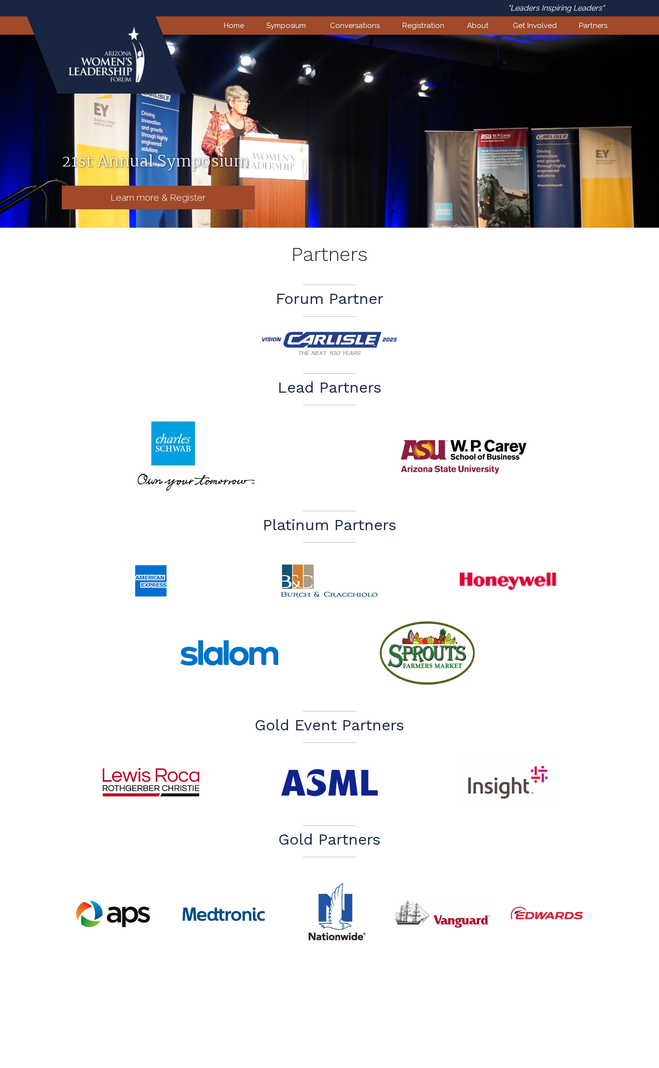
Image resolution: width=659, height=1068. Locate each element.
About (478, 25)
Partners (593, 25)
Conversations (355, 25)
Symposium (286, 25)
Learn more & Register (158, 197)
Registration (423, 25)
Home (234, 25)
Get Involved (535, 25)
